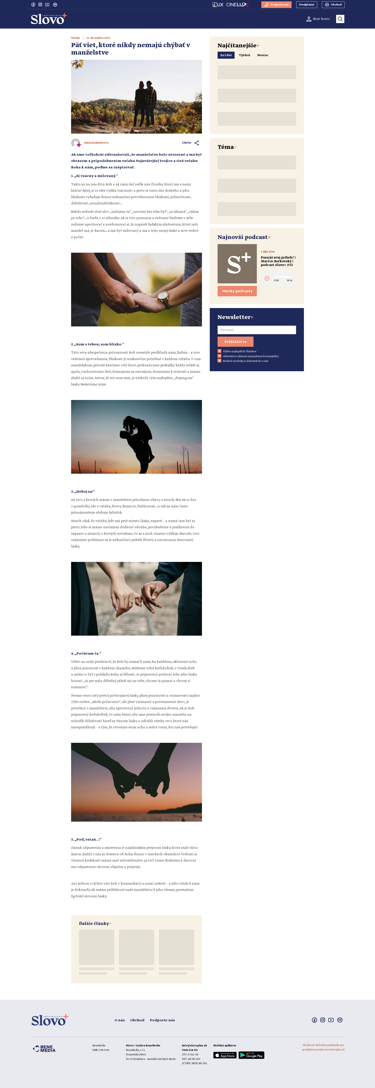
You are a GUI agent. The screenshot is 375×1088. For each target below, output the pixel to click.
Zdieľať (186, 143)
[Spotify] (55, 4)
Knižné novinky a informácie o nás (245, 361)
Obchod (137, 1020)
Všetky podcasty (237, 291)
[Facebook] (33, 4)
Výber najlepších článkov (239, 351)
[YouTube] (47, 4)
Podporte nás (162, 1020)
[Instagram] (40, 4)
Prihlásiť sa (235, 342)
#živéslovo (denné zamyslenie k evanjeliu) (251, 356)
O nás (120, 1020)
